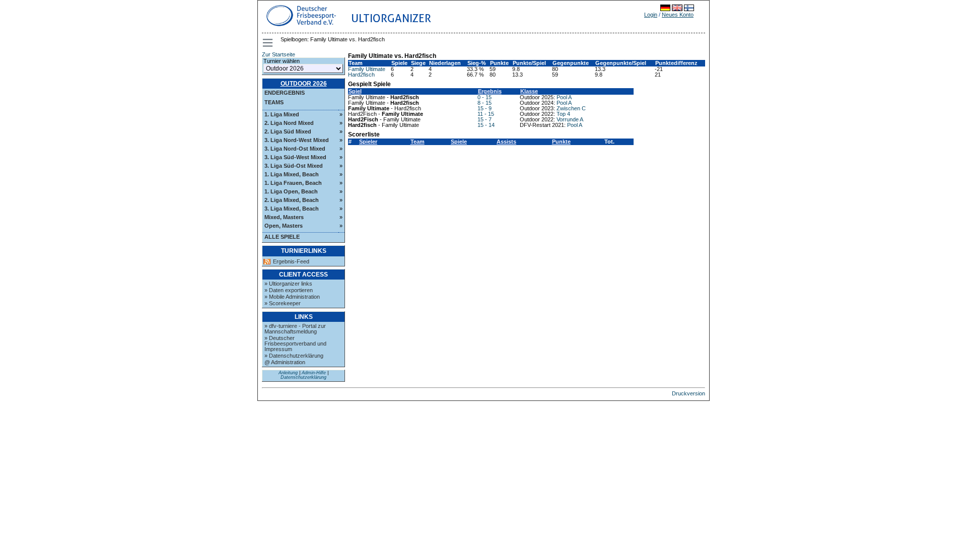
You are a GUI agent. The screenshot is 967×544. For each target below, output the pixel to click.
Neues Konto (678, 15)
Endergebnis (284, 93)
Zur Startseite (278, 54)
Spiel (355, 91)
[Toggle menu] (268, 42)
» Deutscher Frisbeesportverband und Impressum (295, 343)
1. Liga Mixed (281, 114)
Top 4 (563, 114)
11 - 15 (485, 114)
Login (650, 15)
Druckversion (688, 393)
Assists (506, 142)
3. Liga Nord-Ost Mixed (294, 149)
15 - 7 (484, 119)
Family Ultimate (366, 69)
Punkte (561, 142)
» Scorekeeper (282, 303)
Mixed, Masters (284, 217)
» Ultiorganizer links (288, 284)
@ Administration (284, 362)
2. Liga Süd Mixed (287, 131)
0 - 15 (484, 97)
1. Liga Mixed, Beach (291, 174)
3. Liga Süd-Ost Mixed (293, 166)
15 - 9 (484, 108)
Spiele (459, 142)
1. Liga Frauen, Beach (293, 183)
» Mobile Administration (292, 297)
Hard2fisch (361, 75)
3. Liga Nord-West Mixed (296, 140)
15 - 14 (486, 125)
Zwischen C (571, 108)
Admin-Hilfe (314, 372)
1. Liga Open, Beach (291, 191)
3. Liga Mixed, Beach (291, 209)
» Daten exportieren (288, 290)
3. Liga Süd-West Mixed (295, 157)
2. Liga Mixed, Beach (291, 200)
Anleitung (288, 372)
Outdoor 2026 (304, 84)
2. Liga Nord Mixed (289, 123)
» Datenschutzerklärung (293, 356)
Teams (274, 102)
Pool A (564, 97)
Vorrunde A (570, 119)
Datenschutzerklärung (303, 377)
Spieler (368, 142)
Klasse (529, 91)
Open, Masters (283, 226)
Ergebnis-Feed (291, 261)
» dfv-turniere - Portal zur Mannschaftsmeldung (295, 328)
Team (417, 142)
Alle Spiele (282, 237)
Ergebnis (490, 91)
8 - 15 (484, 103)
